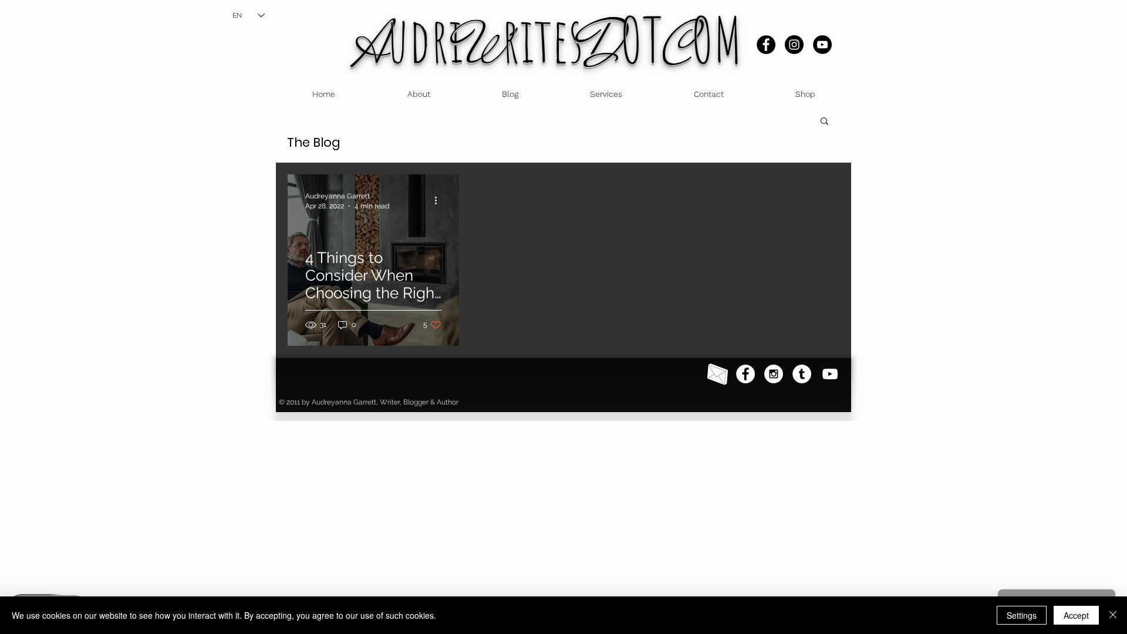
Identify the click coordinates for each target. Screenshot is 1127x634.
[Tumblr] (801, 374)
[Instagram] (794, 44)
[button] (824, 122)
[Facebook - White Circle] (745, 374)
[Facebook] (766, 44)
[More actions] (440, 200)
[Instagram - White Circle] (773, 374)
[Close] (1113, 615)
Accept (1076, 615)
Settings (1022, 615)
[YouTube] (822, 44)
